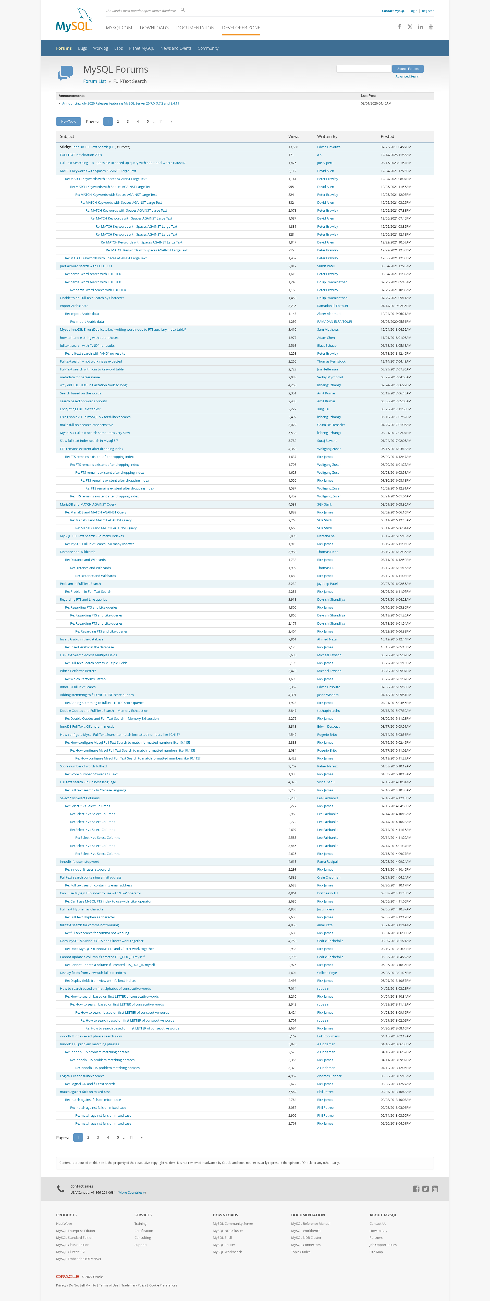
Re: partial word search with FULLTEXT (94, 274)
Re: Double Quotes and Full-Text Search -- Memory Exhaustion (112, 718)
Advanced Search (408, 76)
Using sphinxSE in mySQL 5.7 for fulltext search (95, 417)
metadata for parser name (80, 377)
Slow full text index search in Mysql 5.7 (89, 441)
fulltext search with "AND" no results (87, 345)
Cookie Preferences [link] (163, 1285)
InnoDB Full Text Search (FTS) (94, 147)
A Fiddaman (326, 1044)
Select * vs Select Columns (80, 798)
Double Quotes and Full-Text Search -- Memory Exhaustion (104, 711)
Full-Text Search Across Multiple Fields (88, 655)
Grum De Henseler (331, 425)
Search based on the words (80, 393)
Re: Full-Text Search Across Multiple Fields (96, 663)
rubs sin (323, 988)
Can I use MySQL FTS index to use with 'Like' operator (100, 893)
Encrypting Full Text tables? (80, 409)
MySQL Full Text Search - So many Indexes (92, 536)
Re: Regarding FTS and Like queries (91, 607)
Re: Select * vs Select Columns (87, 806)
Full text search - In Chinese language (88, 782)
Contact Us (378, 1223)
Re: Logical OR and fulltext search (90, 1084)
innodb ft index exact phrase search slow (91, 1036)
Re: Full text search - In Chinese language (95, 790)
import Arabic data (74, 306)
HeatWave (64, 1223)
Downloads (154, 27)
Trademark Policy (133, 1285)
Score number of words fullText (83, 766)
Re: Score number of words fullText (91, 774)
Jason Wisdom (328, 695)
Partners (376, 1237)
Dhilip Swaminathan (332, 282)
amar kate (325, 925)
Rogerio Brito (327, 734)
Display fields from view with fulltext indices (93, 973)
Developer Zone (241, 27)
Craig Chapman (328, 877)
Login (413, 11)
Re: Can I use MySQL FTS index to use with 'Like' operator (108, 901)
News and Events (176, 48)
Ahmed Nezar (327, 639)
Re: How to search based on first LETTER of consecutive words (112, 996)
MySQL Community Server (233, 1223)
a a (319, 155)
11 (161, 121)
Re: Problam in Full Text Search (88, 591)
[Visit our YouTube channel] (429, 28)
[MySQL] (74, 20)
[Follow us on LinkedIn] (418, 28)
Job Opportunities (383, 1245)
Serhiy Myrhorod (330, 377)
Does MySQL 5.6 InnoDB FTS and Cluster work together (101, 941)
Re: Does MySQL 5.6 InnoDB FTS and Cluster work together (109, 949)
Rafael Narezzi (327, 766)
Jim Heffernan (327, 369)
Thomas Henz (327, 552)
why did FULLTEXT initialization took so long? (94, 385)
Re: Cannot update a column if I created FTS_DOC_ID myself (110, 965)
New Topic (68, 121)
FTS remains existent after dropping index (91, 449)
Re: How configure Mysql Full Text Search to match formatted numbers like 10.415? (127, 742)
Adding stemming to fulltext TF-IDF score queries (97, 695)
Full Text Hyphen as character (82, 909)
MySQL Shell (222, 1237)
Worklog (100, 48)
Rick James (325, 457)
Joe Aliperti (325, 163)
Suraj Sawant (327, 441)
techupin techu (328, 711)
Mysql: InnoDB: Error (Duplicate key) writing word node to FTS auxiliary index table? (123, 329)
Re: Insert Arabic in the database (89, 647)
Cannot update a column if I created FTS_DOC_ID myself (102, 957)
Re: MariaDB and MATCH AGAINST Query (96, 512)
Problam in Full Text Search (80, 584)
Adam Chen (326, 338)
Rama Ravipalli (328, 861)
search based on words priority (83, 401)
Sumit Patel (326, 266)
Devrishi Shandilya (331, 599)
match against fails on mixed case (85, 1092)
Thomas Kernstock (331, 361)
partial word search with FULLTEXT (86, 266)
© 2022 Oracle (92, 1277)
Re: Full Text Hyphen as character (90, 917)
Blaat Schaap (327, 345)
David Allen (325, 171)
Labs (118, 48)
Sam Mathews (328, 329)
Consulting (142, 1237)
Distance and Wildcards (77, 552)
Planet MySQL (141, 48)
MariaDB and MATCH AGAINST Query (88, 504)
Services (143, 1215)
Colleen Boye (327, 973)
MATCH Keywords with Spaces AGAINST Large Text (98, 171)
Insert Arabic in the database (81, 639)
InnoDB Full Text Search (78, 687)
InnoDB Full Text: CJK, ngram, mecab (87, 726)
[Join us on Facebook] (397, 28)
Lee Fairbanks (327, 798)
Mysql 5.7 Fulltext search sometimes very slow (95, 433)
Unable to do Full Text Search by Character (92, 298)
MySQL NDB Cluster (228, 1231)
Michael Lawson (329, 655)
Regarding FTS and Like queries (83, 599)
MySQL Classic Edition (72, 1245)
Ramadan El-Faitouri (332, 306)
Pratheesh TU (327, 893)
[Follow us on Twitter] (425, 1191)
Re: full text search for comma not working (97, 933)
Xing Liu (323, 409)
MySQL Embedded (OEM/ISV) (78, 1259)
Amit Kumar (326, 393)
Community (208, 48)
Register (428, 11)
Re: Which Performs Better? (85, 679)
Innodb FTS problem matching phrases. (90, 1044)
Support (140, 1245)
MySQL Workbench (227, 1252)
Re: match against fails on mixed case (93, 1100)
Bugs (82, 48)
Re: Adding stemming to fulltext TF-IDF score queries (104, 703)
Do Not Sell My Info (82, 1285)
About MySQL (383, 1215)
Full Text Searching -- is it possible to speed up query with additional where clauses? (123, 163)
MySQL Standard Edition (74, 1237)
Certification (143, 1231)
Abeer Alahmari (328, 314)
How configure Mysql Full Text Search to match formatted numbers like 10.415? (120, 734)
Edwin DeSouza (328, 147)
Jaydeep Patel (327, 584)
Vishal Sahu (326, 782)
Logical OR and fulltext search (82, 1076)
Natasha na (326, 536)
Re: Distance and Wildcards (85, 560)
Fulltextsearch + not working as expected (91, 361)
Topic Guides (300, 1252)
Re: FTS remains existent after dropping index (99, 457)
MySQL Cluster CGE (70, 1252)
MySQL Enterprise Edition (75, 1231)
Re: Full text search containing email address (98, 885)
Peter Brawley (327, 179)
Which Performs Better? (78, 671)
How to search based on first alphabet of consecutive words (105, 988)
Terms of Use (108, 1285)
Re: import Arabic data (82, 314)
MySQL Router (224, 1245)
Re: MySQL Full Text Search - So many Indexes (99, 544)
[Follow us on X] (408, 28)
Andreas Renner (329, 1076)
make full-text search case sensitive (86, 425)
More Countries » (132, 1192)
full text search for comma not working (89, 925)
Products (66, 1215)
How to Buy (378, 1231)
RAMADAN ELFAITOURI (334, 321)
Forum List (94, 81)
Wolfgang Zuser (329, 449)
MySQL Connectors (306, 1245)
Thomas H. (325, 568)
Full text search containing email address (90, 877)
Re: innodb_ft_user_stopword (87, 869)
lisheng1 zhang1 (329, 385)
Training (140, 1223)
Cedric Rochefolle (330, 941)
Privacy (61, 1285)
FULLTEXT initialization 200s (81, 155)
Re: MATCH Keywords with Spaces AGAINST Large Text (106, 179)
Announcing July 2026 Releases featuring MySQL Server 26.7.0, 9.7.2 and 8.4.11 (120, 103)
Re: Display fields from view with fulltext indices (100, 980)
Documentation (195, 27)
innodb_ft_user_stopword (79, 861)
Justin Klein (325, 909)
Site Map (376, 1252)
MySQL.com (119, 27)
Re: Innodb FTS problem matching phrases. (97, 1052)
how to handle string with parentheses (89, 338)
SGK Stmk (324, 504)
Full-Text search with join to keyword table (92, 369)
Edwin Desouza (328, 687)
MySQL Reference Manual (310, 1223)
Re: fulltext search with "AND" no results (95, 353)
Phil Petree (325, 1092)
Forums (64, 48)
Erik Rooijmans (328, 1036)
